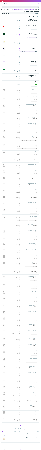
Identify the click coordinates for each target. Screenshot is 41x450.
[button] (37, 9)
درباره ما (18, 433)
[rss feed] (25, 429)
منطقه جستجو (26, 9)
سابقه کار (8, 9)
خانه (37, 449)
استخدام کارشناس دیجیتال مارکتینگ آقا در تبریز (31, 11)
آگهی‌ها (20, 449)
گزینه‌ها (29, 449)
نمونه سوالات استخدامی (35, 436)
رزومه (12, 449)
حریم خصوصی (17, 437)
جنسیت (16, 9)
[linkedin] (22, 429)
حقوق (4, 9)
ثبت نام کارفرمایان (27, 436)
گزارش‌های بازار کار (27, 437)
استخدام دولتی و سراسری (35, 437)
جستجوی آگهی (36, 433)
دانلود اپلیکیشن (17, 436)
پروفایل (4, 449)
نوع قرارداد (11, 9)
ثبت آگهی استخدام (5, 13)
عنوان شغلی (21, 9)
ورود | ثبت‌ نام (4, 3)
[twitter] (18, 429)
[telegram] (20, 429)
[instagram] (16, 429)
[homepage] (20, 426)
